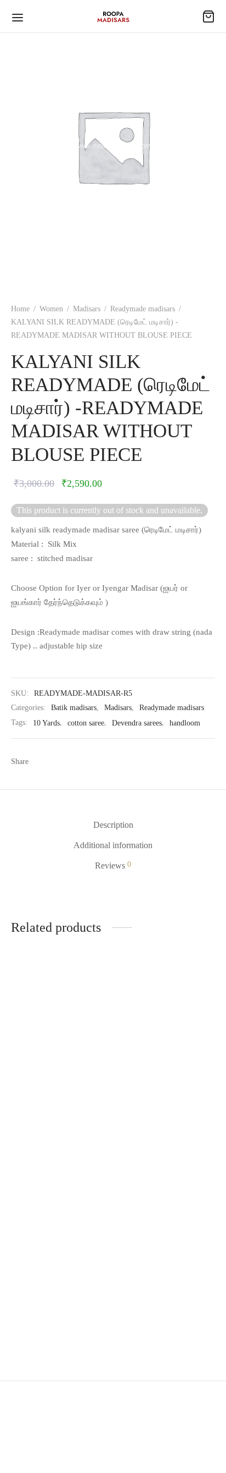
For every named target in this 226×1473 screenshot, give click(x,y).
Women (51, 309)
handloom (185, 722)
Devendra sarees (137, 722)
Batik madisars (74, 707)
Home (20, 309)
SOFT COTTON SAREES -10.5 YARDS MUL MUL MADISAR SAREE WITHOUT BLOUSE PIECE (53, 1121)
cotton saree (85, 722)
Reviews (113, 865)
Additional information (113, 845)
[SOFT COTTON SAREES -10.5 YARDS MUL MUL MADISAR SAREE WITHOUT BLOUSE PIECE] (60, 1037)
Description (113, 824)
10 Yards (46, 722)
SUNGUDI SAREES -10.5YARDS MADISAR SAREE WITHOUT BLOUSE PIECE (50, 1315)
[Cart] (208, 16)
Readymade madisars (142, 309)
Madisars (86, 309)
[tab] (113, 825)
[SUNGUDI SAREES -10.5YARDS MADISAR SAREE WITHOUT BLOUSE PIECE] (60, 1231)
